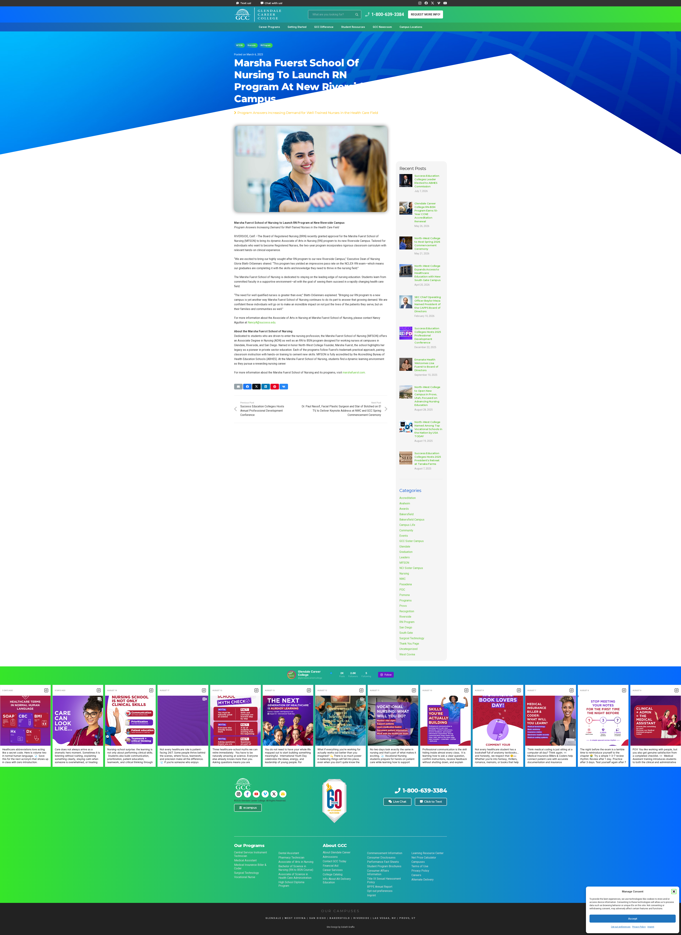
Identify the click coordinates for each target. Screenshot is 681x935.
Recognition (406, 611)
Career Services (333, 870)
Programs (405, 600)
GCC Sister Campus (411, 541)
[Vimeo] (438, 3)
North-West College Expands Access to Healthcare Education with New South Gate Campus (427, 273)
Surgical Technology (411, 638)
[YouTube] (445, 3)
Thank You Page (409, 643)
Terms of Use (419, 866)
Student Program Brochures (384, 866)
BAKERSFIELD (340, 918)
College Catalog (332, 874)
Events (403, 535)
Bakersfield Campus (411, 519)
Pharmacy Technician (291, 857)
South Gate (406, 632)
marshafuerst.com (354, 372)
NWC (402, 579)
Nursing (404, 573)
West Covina (407, 654)
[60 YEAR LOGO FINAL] (334, 801)
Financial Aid (330, 865)
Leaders (404, 557)
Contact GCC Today (334, 861)
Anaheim (404, 503)
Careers (416, 875)
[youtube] (256, 794)
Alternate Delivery (422, 879)
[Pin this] (274, 386)
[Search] (357, 14)
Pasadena (405, 584)
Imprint (650, 927)
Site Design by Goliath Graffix (341, 927)
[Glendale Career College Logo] (257, 14)
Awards (404, 508)
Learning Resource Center (427, 853)
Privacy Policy (639, 927)
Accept (632, 918)
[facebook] (247, 794)
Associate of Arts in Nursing (295, 862)
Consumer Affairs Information (378, 872)
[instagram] (238, 794)
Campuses (418, 862)
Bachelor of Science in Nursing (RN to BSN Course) (295, 868)
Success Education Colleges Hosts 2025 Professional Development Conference (427, 335)
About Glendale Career (336, 852)
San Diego (405, 627)
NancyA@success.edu (261, 322)
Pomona (404, 595)
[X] (432, 3)
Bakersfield (406, 514)
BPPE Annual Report (379, 886)
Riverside (405, 616)
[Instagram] (419, 3)
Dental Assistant (288, 853)
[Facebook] (426, 3)
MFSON (404, 562)
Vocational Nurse (244, 877)
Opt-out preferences (620, 927)
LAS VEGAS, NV (384, 918)
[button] (674, 891)
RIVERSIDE (361, 918)
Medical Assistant (245, 860)
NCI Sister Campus (411, 568)
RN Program (406, 622)
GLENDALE (273, 918)
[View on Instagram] (46, 690)
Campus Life (407, 525)
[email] (282, 794)
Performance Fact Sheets (383, 862)
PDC (402, 589)
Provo (403, 605)
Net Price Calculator (423, 857)
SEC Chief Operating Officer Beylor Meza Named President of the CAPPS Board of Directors (427, 304)
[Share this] (247, 386)
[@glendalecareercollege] (291, 674)
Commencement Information (384, 853)
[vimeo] (265, 794)
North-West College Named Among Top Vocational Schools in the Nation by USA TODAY (428, 429)
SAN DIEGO (317, 918)
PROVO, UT (407, 918)
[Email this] (238, 386)
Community (406, 530)
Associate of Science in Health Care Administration (294, 876)
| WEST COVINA (293, 918)
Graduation (406, 552)
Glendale (404, 546)
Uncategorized (408, 649)
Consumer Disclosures (381, 857)
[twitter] (274, 794)
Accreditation (407, 498)
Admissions (330, 857)
